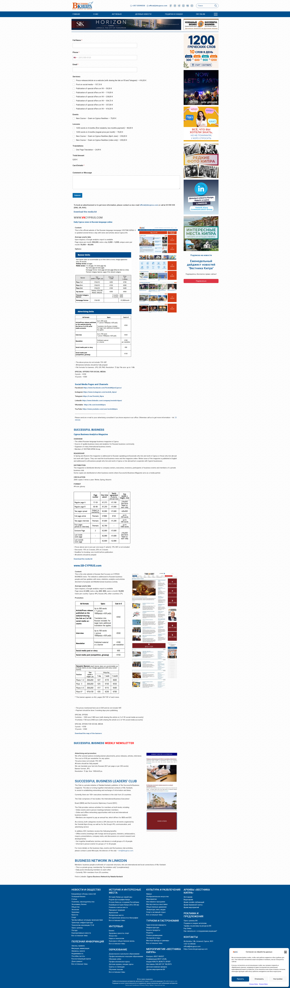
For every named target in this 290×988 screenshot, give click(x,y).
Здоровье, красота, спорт (119, 933)
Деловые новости (143, 14)
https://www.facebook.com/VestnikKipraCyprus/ (102, 388)
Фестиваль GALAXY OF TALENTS (159, 964)
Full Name (77, 40)
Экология (75, 910)
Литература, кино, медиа (155, 910)
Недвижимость (77, 954)
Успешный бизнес (78, 897)
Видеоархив (188, 900)
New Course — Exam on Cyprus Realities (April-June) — (101, 136)
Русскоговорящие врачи (81, 959)
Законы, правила (78, 946)
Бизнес (111, 931)
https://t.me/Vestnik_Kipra (93, 396)
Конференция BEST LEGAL (156, 959)
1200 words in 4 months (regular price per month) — (99, 132)
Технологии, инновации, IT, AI (82, 925)
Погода (74, 930)
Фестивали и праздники (155, 902)
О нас (95, 14)
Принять (240, 979)
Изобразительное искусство (157, 897)
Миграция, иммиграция (80, 948)
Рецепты (149, 933)
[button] (285, 952)
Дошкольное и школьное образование (124, 954)
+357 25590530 (138, 6)
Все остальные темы (79, 936)
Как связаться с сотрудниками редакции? (200, 931)
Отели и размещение (154, 935)
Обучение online (115, 959)
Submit (77, 195)
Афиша (149, 894)
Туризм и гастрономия (162, 920)
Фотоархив (188, 897)
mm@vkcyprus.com (125, 851)
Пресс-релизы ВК (191, 921)
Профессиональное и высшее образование (126, 956)
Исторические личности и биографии (123, 918)
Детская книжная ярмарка (156, 967)
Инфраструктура (152, 928)
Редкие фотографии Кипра (119, 900)
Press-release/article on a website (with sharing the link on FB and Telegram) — (111, 80)
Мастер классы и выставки (156, 904)
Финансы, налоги (78, 951)
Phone (76, 52)
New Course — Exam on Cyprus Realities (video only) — (101, 140)
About (151, 985)
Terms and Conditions (132, 985)
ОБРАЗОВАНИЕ (118, 949)
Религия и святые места (118, 907)
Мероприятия (151, 899)
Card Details (78, 165)
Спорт (73, 917)
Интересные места (116, 915)
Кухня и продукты (153, 930)
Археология (113, 913)
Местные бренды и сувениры (157, 941)
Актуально (117, 14)
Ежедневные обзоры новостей (83, 894)
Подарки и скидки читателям (195, 923)
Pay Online (200, 14)
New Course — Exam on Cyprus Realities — (96, 118)
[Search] (215, 6)
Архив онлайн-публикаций (194, 902)
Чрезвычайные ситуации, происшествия (87, 920)
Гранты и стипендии (116, 967)
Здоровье (75, 912)
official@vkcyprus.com (158, 6)
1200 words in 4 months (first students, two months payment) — (104, 128)
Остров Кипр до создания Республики (124, 902)
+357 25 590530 (190, 944)
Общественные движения (156, 907)
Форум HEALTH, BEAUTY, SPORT (158, 962)
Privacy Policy (253, 984)
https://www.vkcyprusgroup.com (196, 949)
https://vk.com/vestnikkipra (95, 405)
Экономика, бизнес (79, 904)
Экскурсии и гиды (153, 938)
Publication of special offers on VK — (94, 88)
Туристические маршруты (156, 925)
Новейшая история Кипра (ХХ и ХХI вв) (124, 905)
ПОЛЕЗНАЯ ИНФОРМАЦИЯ (87, 941)
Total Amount (78, 155)
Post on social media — (89, 84)
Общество (75, 907)
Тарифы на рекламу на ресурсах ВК (197, 926)
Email (75, 64)
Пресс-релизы (77, 928)
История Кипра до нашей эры (120, 897)
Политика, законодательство (82, 902)
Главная (76, 14)
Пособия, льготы (78, 956)
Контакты (191, 936)
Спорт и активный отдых (156, 912)
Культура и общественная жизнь (122, 941)
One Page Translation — (88, 150)
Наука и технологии (116, 938)
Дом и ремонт (76, 961)
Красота (74, 915)
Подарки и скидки (174, 14)
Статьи (74, 899)
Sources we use (160, 985)
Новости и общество (86, 889)
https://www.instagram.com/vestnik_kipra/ (100, 392)
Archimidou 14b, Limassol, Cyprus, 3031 (198, 941)
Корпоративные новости (81, 933)
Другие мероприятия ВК (155, 969)
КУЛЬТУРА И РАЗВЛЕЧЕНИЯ (163, 889)
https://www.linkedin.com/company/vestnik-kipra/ (102, 401)
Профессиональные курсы (119, 962)
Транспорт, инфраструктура (82, 923)
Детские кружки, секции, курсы (121, 964)
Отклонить (259, 979)
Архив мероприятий (191, 907)
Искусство (113, 936)
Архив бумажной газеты (193, 905)
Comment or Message (82, 173)
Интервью (116, 926)
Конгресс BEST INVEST (155, 956)
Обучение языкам (116, 969)
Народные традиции (117, 910)
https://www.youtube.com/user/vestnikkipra (100, 409)
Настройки (277, 979)
